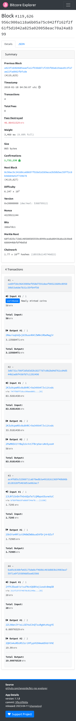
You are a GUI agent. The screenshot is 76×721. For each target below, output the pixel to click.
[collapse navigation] (68, 4)
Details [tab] (8, 44)
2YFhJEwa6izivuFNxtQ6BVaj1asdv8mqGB (30, 586)
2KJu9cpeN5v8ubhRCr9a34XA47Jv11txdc (30, 387)
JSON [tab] (21, 44)
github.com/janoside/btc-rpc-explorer (26, 688)
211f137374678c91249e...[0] (27, 590)
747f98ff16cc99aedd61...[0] (27, 391)
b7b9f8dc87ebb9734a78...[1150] (28, 500)
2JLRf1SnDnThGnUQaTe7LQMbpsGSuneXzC (30, 496)
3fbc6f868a (21, 702)
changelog (35, 706)
